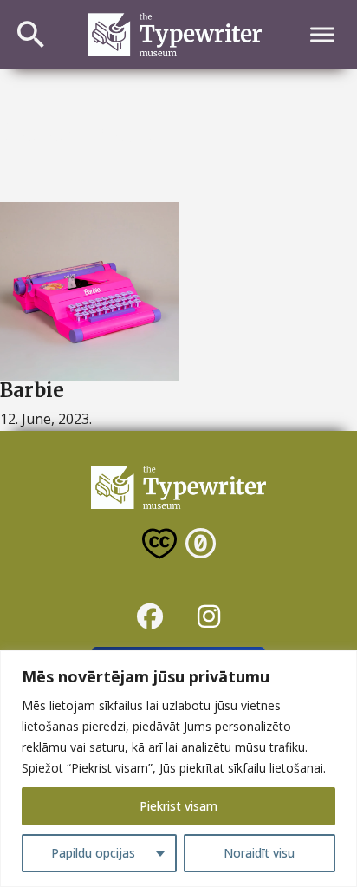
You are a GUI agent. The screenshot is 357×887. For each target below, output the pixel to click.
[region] (178, 768)
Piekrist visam (178, 806)
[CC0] (200, 546)
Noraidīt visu (259, 853)
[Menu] (322, 35)
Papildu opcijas (93, 853)
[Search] (30, 34)
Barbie (32, 390)
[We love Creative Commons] (159, 547)
